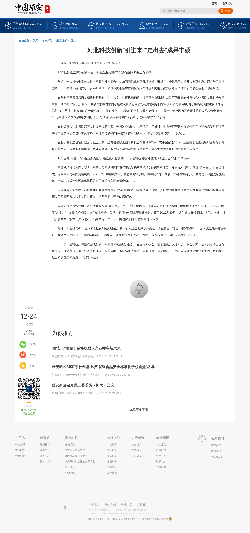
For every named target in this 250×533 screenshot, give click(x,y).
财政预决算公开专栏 (76, 455)
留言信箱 (216, 445)
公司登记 (112, 467)
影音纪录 (20, 455)
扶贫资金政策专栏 (75, 450)
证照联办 (112, 461)
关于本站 (94, 505)
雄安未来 (162, 437)
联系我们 (143, 505)
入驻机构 (161, 467)
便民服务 (112, 455)
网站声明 (110, 505)
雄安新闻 (47, 40)
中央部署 (20, 444)
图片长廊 (45, 461)
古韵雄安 (136, 450)
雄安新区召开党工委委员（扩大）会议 (83, 385)
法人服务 (112, 450)
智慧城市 (161, 461)
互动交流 (70, 472)
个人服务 (112, 444)
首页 (214, 3)
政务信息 (70, 467)
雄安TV (44, 455)
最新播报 (61, 40)
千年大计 (21, 437)
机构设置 (70, 444)
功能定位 (161, 444)
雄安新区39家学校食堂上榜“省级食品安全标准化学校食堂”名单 (103, 367)
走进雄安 (136, 455)
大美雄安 (138, 437)
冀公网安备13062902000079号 (153, 519)
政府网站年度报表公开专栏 (80, 461)
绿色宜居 (161, 455)
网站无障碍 (217, 456)
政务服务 (113, 437)
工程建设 (112, 472)
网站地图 (126, 505)
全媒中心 (45, 450)
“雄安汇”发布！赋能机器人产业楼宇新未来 (86, 348)
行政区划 (161, 450)
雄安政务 (71, 437)
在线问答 (227, 3)
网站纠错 (216, 451)
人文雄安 (136, 444)
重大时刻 (20, 450)
